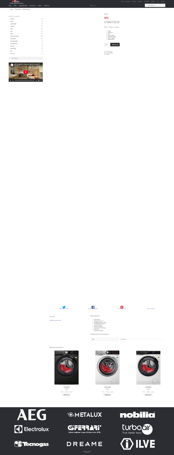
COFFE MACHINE (14, 41)
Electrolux (128, 1)
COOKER (12, 26)
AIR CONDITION (13, 43)
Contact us (46, 5)
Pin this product (122, 308)
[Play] (10, 80)
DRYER (11, 21)
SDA (11, 51)
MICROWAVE (13, 38)
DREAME (153, 1)
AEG (123, 1)
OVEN (11, 28)
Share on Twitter (64, 308)
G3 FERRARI (146, 1)
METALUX (140, 1)
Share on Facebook (93, 308)
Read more (107, 394)
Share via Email (151, 308)
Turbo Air (162, 1)
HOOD (11, 33)
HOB (11, 31)
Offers (15, 5)
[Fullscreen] (41, 80)
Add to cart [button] (66, 394)
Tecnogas (134, 1)
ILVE (158, 1)
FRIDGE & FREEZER (14, 36)
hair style (12, 53)
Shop (10, 5)
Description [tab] (52, 316)
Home (12, 9)
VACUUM (12, 46)
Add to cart (115, 44)
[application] (26, 72)
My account (32, 5)
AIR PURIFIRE (13, 48)
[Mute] (38, 80)
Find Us (40, 5)
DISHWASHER (13, 23)
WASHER (18, 9)
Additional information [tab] (55, 320)
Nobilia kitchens (23, 5)
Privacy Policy (87, 452)
